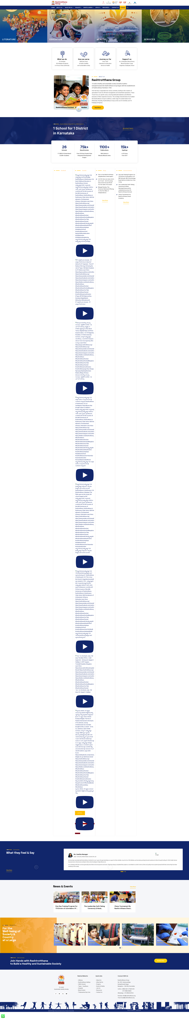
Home (53, 7)
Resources (106, 7)
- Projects (98, 984)
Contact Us (115, 7)
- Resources (99, 990)
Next (110, 867)
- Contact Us (99, 992)
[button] (127, 7)
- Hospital (80, 988)
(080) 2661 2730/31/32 (128, 989)
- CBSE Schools (82, 984)
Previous (36, 867)
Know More (58, 942)
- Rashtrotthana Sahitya (84, 982)
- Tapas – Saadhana (83, 986)
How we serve (83, 59)
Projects (77, 7)
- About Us (98, 980)
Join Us (97, 7)
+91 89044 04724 (128, 993)
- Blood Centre (81, 990)
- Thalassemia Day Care (84, 992)
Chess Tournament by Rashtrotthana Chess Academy (123, 909)
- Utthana (80, 980)
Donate (123, 7)
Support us (126, 59)
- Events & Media (100, 986)
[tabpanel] (123, 859)
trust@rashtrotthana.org (127, 997)
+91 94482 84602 (126, 991)
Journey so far (105, 59)
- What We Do (99, 982)
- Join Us (98, 988)
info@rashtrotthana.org (129, 995)
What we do (62, 59)
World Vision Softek (79, 1010)
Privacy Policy (138, 1010)
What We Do (68, 7)
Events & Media (87, 7)
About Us (59, 7)
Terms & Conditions (131, 1010)
